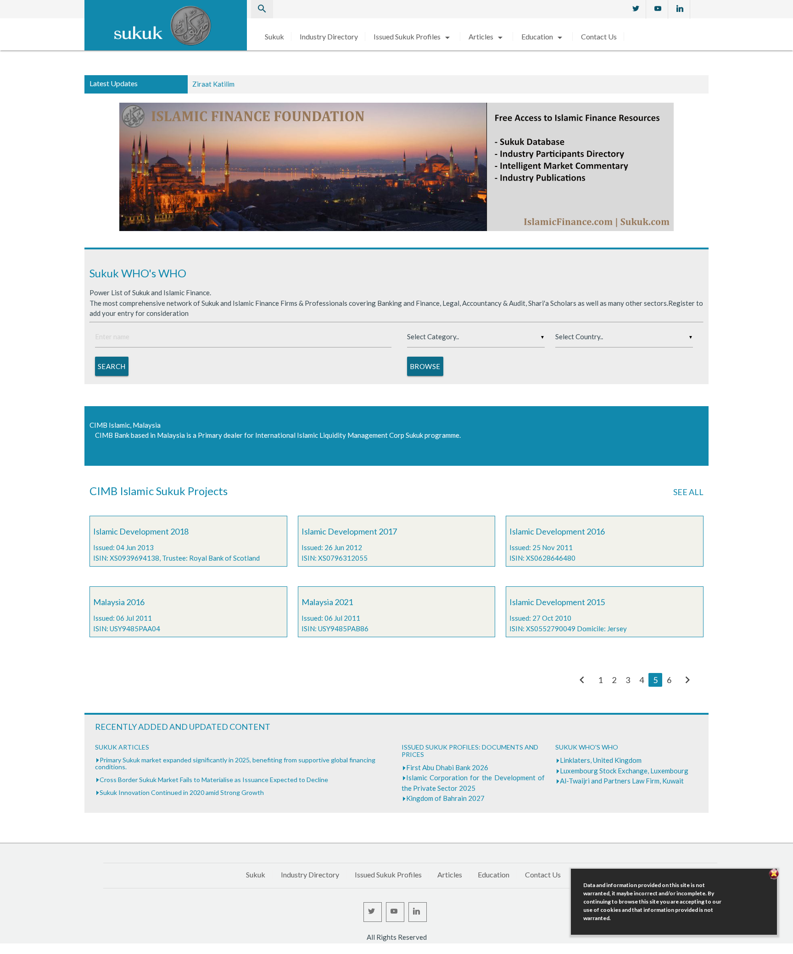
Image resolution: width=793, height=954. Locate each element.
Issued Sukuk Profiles (413, 36)
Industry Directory (329, 36)
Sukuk (274, 36)
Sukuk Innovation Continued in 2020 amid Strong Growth (182, 792)
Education (543, 36)
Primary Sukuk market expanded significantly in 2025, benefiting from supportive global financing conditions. (235, 763)
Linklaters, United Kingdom (601, 760)
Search (112, 366)
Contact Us (599, 36)
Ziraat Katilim (213, 84)
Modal (3, 949)
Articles (487, 36)
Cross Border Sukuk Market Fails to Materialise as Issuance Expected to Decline (214, 779)
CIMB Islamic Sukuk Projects (158, 490)
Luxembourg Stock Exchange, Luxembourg (624, 771)
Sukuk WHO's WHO (137, 273)
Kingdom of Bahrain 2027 (445, 798)
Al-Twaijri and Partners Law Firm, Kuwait (622, 781)
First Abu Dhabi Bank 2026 (447, 767)
